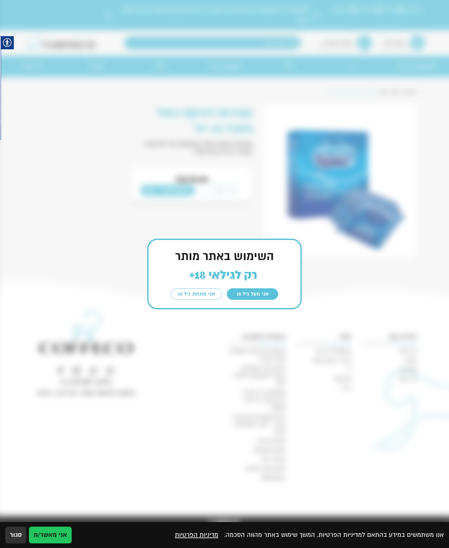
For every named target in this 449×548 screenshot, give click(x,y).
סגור (16, 535)
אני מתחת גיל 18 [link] (196, 294)
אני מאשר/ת (50, 535)
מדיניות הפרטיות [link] (196, 535)
